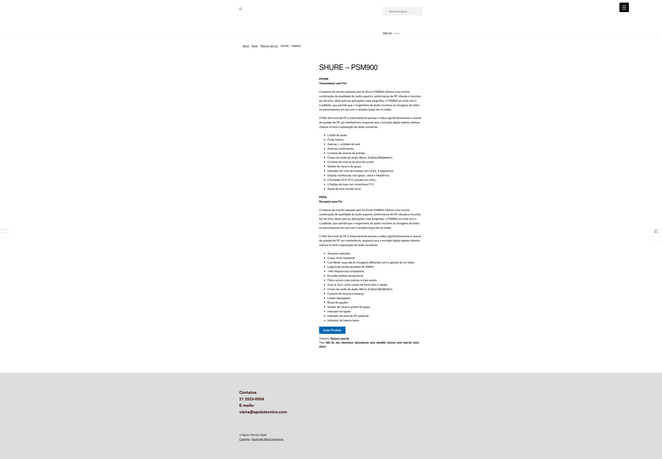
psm (372, 342)
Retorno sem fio (269, 46)
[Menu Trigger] (624, 7)
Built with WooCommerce (267, 439)
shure (322, 346)
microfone (347, 342)
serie (416, 342)
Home (246, 46)
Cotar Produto (332, 330)
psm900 (381, 342)
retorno (391, 342)
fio (332, 342)
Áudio (255, 46)
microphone (362, 342)
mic (338, 342)
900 (328, 342)
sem (399, 342)
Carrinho (244, 439)
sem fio (407, 342)
